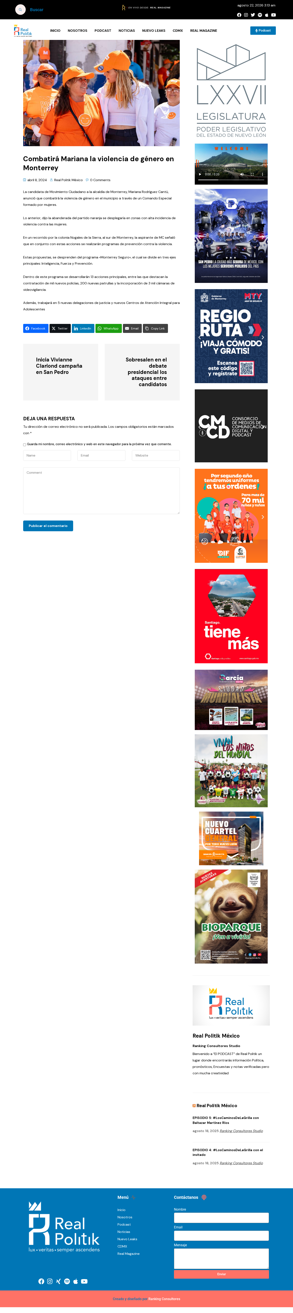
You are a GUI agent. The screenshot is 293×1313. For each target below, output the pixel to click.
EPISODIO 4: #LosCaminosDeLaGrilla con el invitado (228, 1152)
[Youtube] (273, 15)
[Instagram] (246, 15)
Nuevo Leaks (153, 30)
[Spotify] (260, 15)
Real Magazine (203, 30)
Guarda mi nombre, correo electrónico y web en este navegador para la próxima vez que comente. (99, 444)
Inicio (55, 30)
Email (178, 1227)
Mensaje (180, 1245)
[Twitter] (253, 15)
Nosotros (77, 30)
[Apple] (266, 15)
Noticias (127, 30)
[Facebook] (239, 15)
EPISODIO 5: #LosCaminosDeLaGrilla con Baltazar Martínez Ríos (226, 1120)
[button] (199, 237)
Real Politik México (68, 180)
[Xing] (59, 1281)
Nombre (180, 1209)
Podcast (103, 30)
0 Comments (100, 180)
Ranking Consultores (164, 1299)
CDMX (178, 30)
